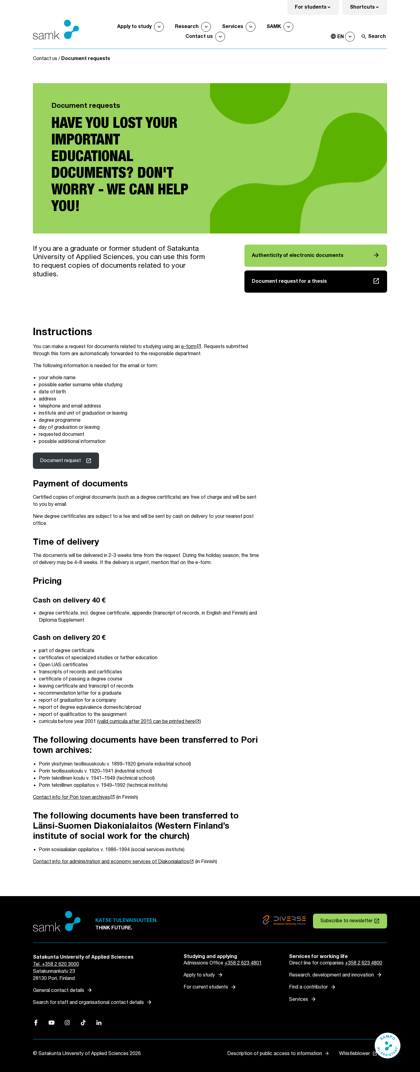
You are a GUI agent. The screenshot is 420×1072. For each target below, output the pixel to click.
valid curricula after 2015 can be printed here (149, 722)
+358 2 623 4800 (363, 963)
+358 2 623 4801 (243, 963)
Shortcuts (368, 9)
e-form (191, 347)
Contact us (199, 36)
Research (187, 27)
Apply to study (134, 27)
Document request (60, 461)
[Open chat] (387, 1048)
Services (232, 27)
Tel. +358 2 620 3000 (56, 964)
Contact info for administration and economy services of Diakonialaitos (113, 862)
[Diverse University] (284, 921)
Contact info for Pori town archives (74, 797)
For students (317, 9)
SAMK (274, 27)
